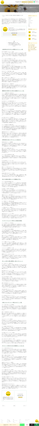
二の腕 (31, 49)
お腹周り (29, 49)
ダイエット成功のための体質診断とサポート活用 (15, 44)
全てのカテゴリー (30, 17)
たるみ (31, 48)
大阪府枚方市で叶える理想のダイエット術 (13, 42)
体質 (35, 49)
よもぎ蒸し (30, 18)
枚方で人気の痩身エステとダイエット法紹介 (14, 43)
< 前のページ (3, 405)
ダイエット (30, 19)
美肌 (32, 49)
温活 (34, 49)
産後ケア (29, 26)
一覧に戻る (14, 405)
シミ (28, 48)
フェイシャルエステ (31, 20)
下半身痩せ (34, 48)
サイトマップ (26, 420)
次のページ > (25, 405)
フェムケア (30, 21)
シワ (30, 48)
